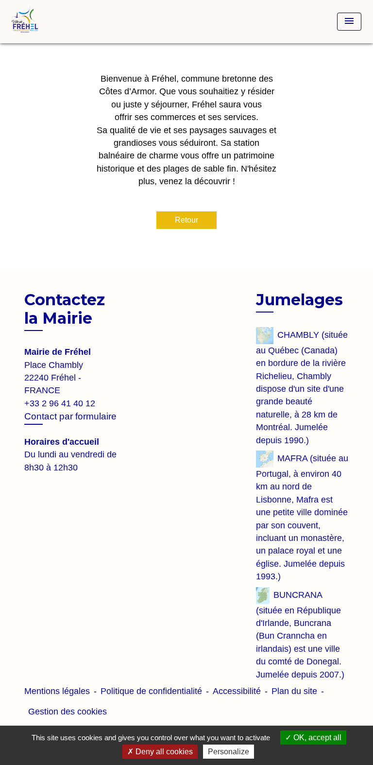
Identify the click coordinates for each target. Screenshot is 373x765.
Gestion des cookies (67, 711)
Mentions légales (57, 691)
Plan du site (294, 691)
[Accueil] (48, 21)
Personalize (228, 752)
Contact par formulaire (70, 416)
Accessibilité (237, 691)
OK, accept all (316, 737)
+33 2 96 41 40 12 (59, 403)
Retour (186, 220)
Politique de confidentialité (151, 691)
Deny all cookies (163, 752)
